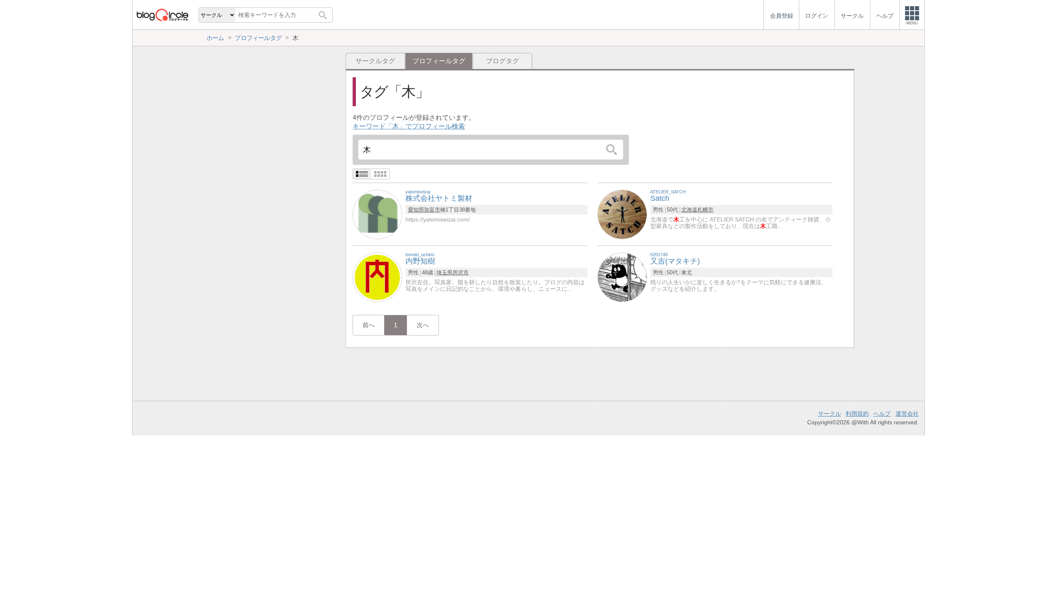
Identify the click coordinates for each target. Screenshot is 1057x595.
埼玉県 (444, 272)
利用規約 (857, 413)
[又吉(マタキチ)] (622, 276)
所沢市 (461, 272)
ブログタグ (502, 60)
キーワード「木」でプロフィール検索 (409, 126)
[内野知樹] (377, 276)
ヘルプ (882, 413)
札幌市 (705, 210)
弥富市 (432, 210)
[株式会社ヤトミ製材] (377, 213)
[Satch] (622, 213)
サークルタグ (375, 60)
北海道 (689, 210)
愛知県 (416, 210)
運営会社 (907, 413)
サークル (829, 413)
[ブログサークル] (162, 14)
